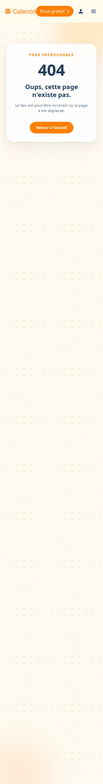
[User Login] (81, 11)
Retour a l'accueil (51, 127)
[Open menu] (93, 11)
